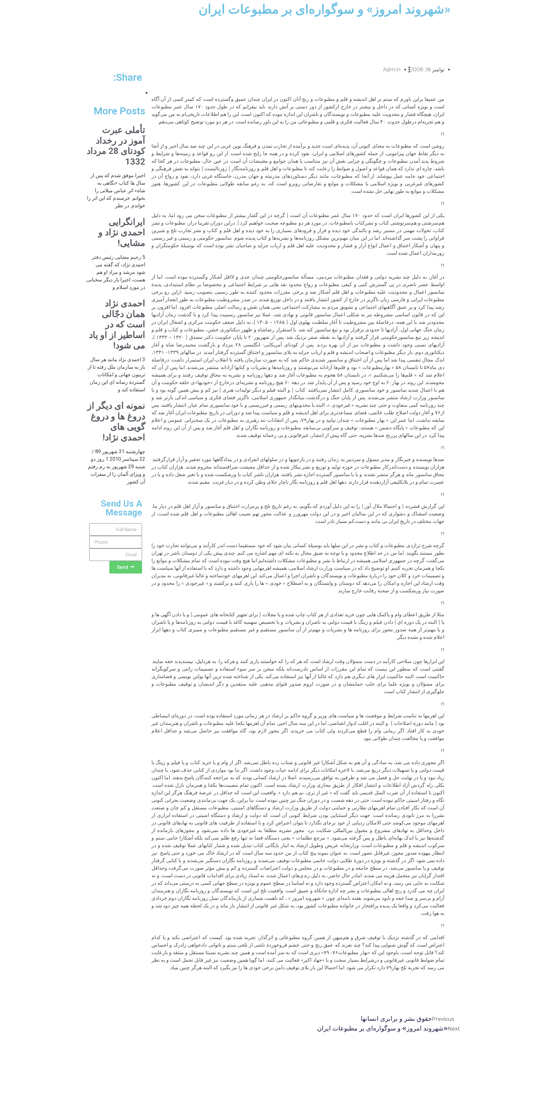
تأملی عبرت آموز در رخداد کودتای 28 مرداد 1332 (116, 146)
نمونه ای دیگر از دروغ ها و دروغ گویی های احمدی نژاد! (116, 421)
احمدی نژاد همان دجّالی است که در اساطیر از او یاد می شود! (117, 324)
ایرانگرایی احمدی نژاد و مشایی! (121, 232)
